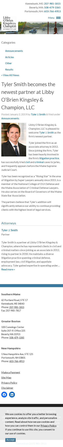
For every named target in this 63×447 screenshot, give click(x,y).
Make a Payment (10, 372)
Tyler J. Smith (38, 114)
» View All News (10, 75)
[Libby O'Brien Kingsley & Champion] (9, 29)
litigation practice (49, 158)
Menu (51, 17)
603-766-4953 (52, 11)
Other (8, 63)
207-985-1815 (52, 3)
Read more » (8, 269)
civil (27, 162)
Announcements (14, 50)
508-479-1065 (52, 7)
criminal (39, 162)
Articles (9, 57)
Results (9, 69)
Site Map (6, 377)
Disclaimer (7, 387)
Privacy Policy (9, 382)
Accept (10, 439)
